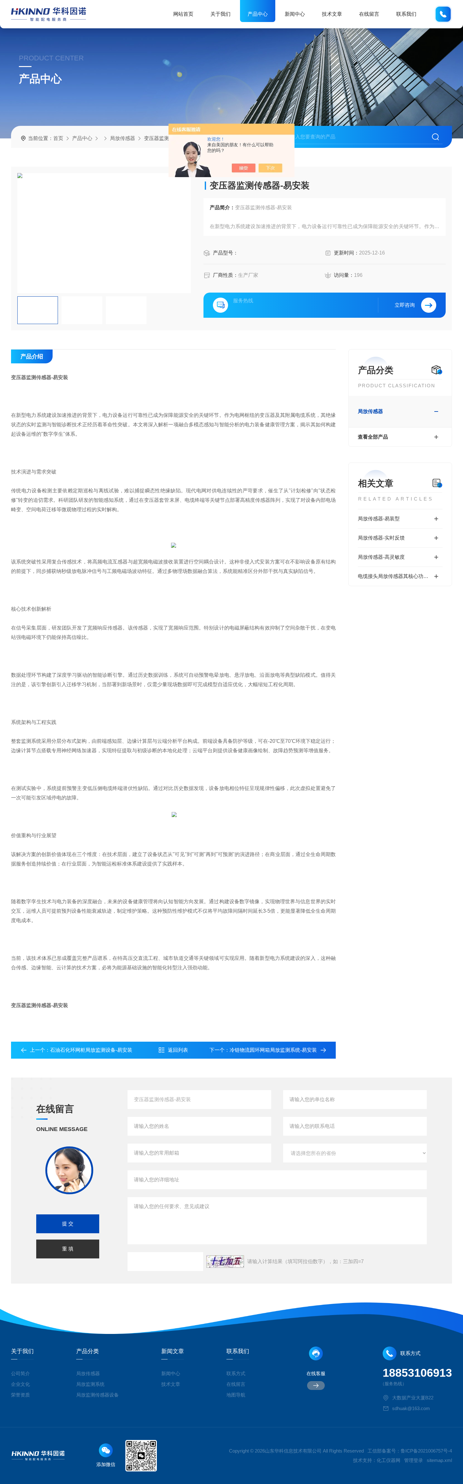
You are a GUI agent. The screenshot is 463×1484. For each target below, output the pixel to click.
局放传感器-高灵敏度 (381, 557)
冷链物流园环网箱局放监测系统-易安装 (273, 1050)
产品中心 (258, 14)
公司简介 (20, 1373)
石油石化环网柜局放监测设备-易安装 (91, 1050)
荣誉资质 (20, 1394)
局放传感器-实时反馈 (381, 537)
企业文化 (20, 1384)
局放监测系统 (90, 1384)
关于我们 (220, 14)
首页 (58, 138)
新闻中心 (295, 14)
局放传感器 (122, 138)
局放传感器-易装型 (379, 518)
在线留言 (369, 14)
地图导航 (235, 1394)
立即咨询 (405, 305)
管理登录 (413, 1460)
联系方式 (235, 1373)
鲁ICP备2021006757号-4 (426, 1450)
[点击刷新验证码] (225, 1261)
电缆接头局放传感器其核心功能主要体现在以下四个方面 (400, 576)
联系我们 (406, 14)
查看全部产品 (373, 437)
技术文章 (332, 14)
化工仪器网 (388, 1460)
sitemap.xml (439, 1460)
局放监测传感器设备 (97, 1394)
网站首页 (183, 14)
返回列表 (178, 1050)
